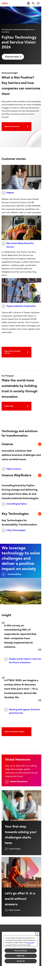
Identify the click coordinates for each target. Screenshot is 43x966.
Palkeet (10, 193)
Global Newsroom (18, 781)
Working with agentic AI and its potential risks (24, 711)
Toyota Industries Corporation (21, 306)
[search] (33, 3)
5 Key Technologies (16, 530)
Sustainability (14, 574)
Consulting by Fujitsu (16, 504)
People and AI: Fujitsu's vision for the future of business (25, 661)
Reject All (20, 956)
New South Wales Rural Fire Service (20, 245)
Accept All (21, 961)
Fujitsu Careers (14, 910)
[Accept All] (30, 943)
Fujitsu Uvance (13, 469)
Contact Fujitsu (15, 849)
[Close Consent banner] (37, 933)
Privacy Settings (20, 950)
